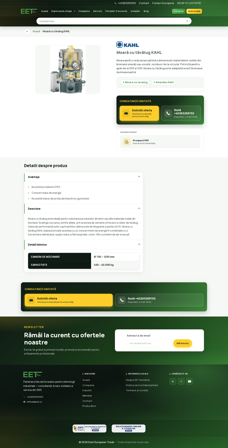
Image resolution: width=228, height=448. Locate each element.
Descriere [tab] (34, 208)
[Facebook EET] (181, 381)
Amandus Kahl (163, 82)
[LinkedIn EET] (172, 381)
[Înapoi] (27, 31)
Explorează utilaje (61, 11)
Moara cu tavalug (135, 82)
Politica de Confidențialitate (142, 385)
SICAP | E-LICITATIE (189, 3)
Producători (89, 406)
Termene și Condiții (137, 390)
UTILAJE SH (179, 11)
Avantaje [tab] (33, 177)
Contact (144, 3)
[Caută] (187, 21)
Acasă (44, 11)
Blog (146, 11)
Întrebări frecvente (116, 11)
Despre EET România (138, 380)
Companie (84, 11)
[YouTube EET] (189, 381)
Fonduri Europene (163, 3)
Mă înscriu (183, 343)
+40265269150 (127, 3)
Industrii (87, 390)
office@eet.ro (34, 401)
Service (97, 11)
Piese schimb (194, 11)
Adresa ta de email (138, 335)
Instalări (135, 11)
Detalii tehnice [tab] (37, 244)
